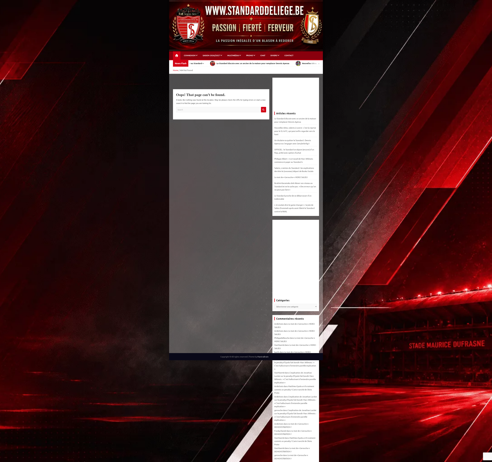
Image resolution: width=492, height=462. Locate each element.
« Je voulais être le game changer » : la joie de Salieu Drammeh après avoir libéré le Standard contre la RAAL (294, 208)
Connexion (189, 55)
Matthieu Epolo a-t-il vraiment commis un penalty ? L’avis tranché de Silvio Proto (294, 389)
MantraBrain (263, 356)
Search (263, 109)
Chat (262, 55)
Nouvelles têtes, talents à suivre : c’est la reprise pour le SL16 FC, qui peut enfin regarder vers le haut (295, 130)
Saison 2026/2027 (211, 55)
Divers (273, 55)
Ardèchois (278, 324)
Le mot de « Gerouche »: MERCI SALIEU (291, 177)
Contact (288, 55)
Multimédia (233, 55)
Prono (249, 55)
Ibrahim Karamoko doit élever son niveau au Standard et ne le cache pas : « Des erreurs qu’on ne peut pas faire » (295, 186)
